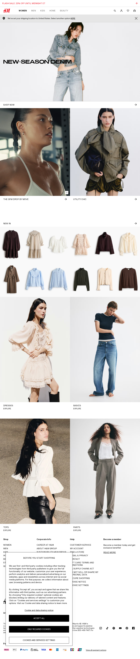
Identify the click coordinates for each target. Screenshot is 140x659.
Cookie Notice (78, 582)
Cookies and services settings (39, 640)
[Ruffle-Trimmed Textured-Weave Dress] (35, 244)
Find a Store (77, 552)
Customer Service (80, 545)
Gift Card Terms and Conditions (82, 563)
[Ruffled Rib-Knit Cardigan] (105, 279)
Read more (109, 552)
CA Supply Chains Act (82, 568)
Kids (42, 10)
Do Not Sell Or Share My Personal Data (84, 573)
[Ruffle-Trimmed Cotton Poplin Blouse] (35, 279)
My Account (77, 548)
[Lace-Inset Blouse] (58, 279)
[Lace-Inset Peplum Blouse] (58, 244)
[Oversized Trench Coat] (11, 279)
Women (23, 10)
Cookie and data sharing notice (39, 610)
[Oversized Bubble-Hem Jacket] (105, 244)
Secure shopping (80, 578)
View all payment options (96, 650)
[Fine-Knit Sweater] (128, 279)
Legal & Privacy (79, 555)
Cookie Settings (79, 585)
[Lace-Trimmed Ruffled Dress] (81, 244)
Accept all (39, 618)
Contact (75, 559)
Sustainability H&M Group (51, 552)
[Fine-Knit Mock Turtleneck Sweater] (81, 279)
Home (52, 10)
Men (33, 10)
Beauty (64, 10)
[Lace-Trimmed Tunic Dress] (11, 244)
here (73, 18)
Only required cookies (39, 629)
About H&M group (47, 548)
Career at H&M (45, 545)
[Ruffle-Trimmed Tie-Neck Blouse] (128, 244)
